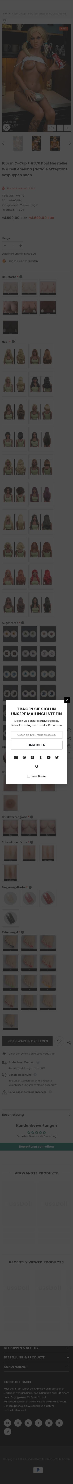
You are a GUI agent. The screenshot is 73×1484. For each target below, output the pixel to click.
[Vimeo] (37, 767)
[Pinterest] (24, 757)
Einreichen (36, 745)
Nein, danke (39, 776)
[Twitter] (57, 757)
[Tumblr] (41, 757)
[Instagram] (16, 757)
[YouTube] (49, 757)
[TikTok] (32, 757)
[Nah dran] (67, 700)
